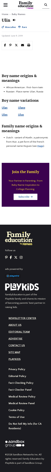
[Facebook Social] (11, 257)
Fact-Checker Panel (20, 389)
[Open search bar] (45, 5)
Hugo (40, 146)
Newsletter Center (22, 318)
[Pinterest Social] (6, 257)
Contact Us (16, 345)
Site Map (14, 352)
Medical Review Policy (21, 396)
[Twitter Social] (15, 257)
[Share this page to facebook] (5, 45)
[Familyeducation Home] (19, 238)
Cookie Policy (16, 410)
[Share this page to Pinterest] (10, 45)
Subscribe (24, 196)
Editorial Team (19, 331)
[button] (14, 20)
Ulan (5, 107)
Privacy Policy (16, 369)
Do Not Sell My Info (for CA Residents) (24, 426)
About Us (14, 325)
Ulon (21, 114)
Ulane (21, 107)
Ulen (5, 114)
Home (5, 14)
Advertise (15, 338)
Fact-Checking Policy (20, 382)
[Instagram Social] (21, 257)
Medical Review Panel (21, 403)
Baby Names (18, 14)
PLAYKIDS (14, 359)
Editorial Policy (17, 376)
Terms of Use (16, 417)
